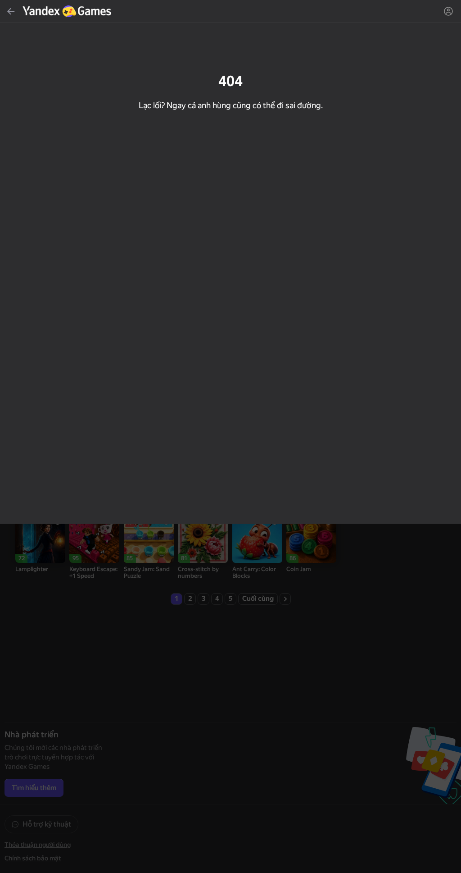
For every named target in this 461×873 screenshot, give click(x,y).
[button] (230, 436)
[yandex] (68, 11)
